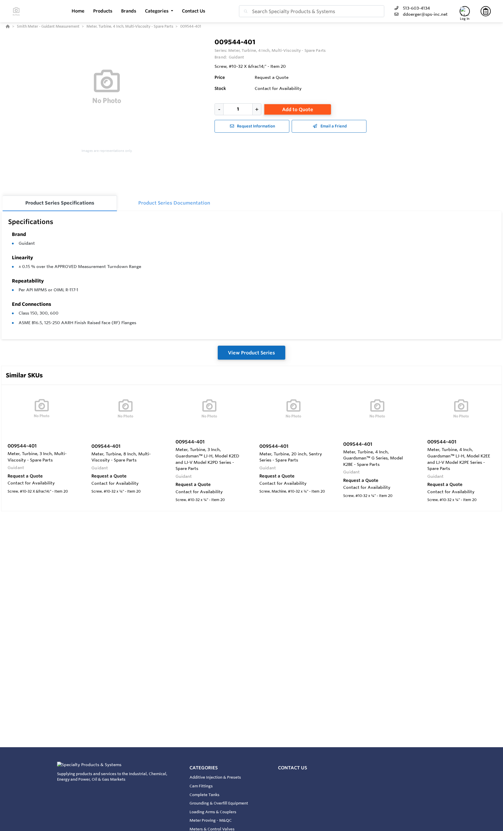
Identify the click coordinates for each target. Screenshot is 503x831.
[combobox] (311, 11)
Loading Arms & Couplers (212, 811)
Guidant (27, 243)
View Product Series (251, 353)
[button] (159, 11)
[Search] (244, 11)
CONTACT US (292, 767)
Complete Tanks (204, 794)
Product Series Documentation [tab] (174, 203)
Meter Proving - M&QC (210, 820)
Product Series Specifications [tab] (59, 203)
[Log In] (465, 11)
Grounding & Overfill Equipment (218, 803)
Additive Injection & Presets (215, 777)
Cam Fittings (201, 786)
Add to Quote (297, 109)
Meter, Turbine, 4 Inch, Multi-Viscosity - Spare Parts (277, 50)
